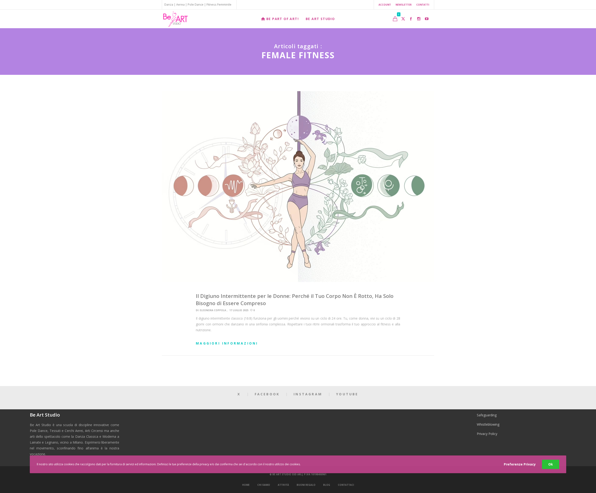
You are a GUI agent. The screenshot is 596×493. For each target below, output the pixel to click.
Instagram (308, 394)
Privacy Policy (487, 433)
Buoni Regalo (306, 484)
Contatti (422, 4)
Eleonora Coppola (213, 310)
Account (385, 4)
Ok (550, 464)
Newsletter (404, 4)
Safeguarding (487, 415)
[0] (395, 19)
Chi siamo (263, 484)
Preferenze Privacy (520, 464)
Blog (326, 484)
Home (246, 484)
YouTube (347, 394)
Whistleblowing (488, 424)
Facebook (267, 394)
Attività (283, 484)
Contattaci (346, 484)
